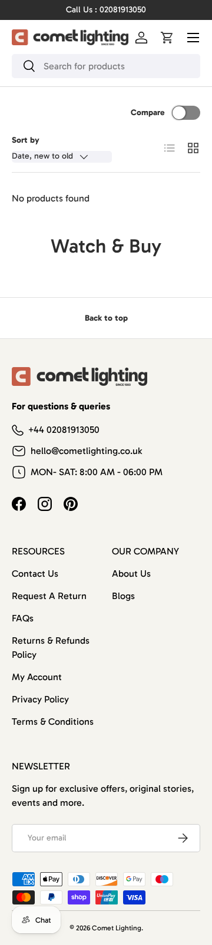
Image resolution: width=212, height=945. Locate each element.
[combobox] (106, 66)
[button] (167, 38)
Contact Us (35, 573)
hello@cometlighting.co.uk (86, 450)
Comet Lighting (116, 928)
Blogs (123, 595)
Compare (148, 112)
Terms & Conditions (53, 721)
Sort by (25, 140)
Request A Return (49, 595)
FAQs (23, 618)
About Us (131, 573)
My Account (37, 676)
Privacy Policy (40, 699)
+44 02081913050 (64, 429)
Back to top (106, 318)
